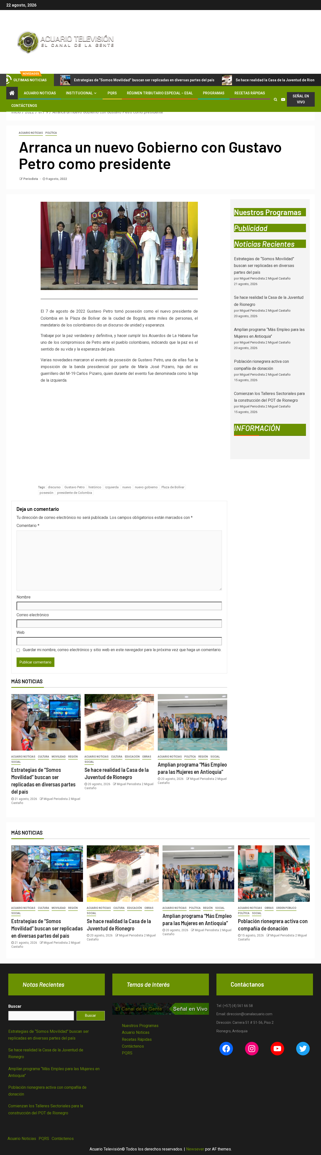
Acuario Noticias (40, 93)
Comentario (28, 525)
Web (21, 632)
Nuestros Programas (140, 1025)
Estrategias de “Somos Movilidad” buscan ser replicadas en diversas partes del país (144, 80)
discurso (54, 487)
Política (51, 132)
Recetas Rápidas (249, 93)
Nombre (24, 597)
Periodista (31, 179)
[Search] (275, 99)
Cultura (43, 756)
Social (16, 762)
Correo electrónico (33, 615)
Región (73, 756)
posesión (46, 493)
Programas (213, 93)
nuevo (126, 487)
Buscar (15, 1006)
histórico (95, 487)
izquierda (112, 487)
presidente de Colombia (74, 493)
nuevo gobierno (146, 487)
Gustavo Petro (74, 487)
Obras (146, 756)
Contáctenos (24, 106)
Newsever (195, 1149)
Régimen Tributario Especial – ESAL (160, 93)
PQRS (112, 93)
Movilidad (59, 756)
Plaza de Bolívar (173, 487)
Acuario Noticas (135, 1032)
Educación (132, 756)
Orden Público (286, 908)
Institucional (79, 93)
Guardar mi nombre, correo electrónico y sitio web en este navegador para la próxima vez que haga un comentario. (122, 649)
